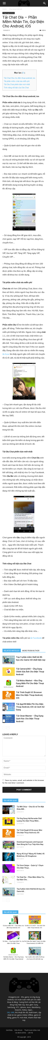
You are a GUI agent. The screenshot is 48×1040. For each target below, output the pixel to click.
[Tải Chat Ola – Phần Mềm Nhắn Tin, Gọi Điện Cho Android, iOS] (8, 880)
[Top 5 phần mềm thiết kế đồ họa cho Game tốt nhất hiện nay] (8, 660)
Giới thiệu (9, 1030)
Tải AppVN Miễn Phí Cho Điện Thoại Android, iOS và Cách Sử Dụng (30, 707)
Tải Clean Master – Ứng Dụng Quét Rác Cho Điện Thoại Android (29, 719)
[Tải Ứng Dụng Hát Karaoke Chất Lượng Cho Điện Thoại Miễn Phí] (8, 821)
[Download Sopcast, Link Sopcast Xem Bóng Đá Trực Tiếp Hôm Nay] (8, 845)
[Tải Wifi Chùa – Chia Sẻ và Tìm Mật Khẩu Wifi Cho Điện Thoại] (8, 809)
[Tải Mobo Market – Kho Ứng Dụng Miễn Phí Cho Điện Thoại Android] (8, 683)
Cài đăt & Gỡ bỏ (20, 1033)
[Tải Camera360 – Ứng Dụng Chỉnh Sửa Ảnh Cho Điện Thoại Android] (8, 671)
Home (4, 9)
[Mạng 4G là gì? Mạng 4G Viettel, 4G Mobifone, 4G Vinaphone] (8, 856)
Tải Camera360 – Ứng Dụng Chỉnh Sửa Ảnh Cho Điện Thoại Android (30, 672)
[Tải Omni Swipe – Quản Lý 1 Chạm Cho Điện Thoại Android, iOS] (8, 868)
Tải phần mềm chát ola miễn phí (17, 81)
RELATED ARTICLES (11, 651)
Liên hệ (30, 1033)
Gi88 (12, 1012)
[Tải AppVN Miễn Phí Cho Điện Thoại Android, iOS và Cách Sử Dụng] (8, 707)
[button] (44, 3)
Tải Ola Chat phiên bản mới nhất (17, 84)
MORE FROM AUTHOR (30, 651)
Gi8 (8, 1012)
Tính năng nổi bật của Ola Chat (16, 88)
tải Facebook (36, 638)
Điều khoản (18, 1030)
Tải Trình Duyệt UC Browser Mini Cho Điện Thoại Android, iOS (29, 695)
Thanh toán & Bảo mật (32, 1030)
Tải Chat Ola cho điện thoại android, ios (19, 78)
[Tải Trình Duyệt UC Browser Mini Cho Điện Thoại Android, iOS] (8, 695)
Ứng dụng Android (15, 9)
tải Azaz (5, 354)
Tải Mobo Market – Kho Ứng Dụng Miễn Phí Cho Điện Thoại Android (30, 683)
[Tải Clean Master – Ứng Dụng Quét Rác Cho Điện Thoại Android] (8, 718)
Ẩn (23, 73)
